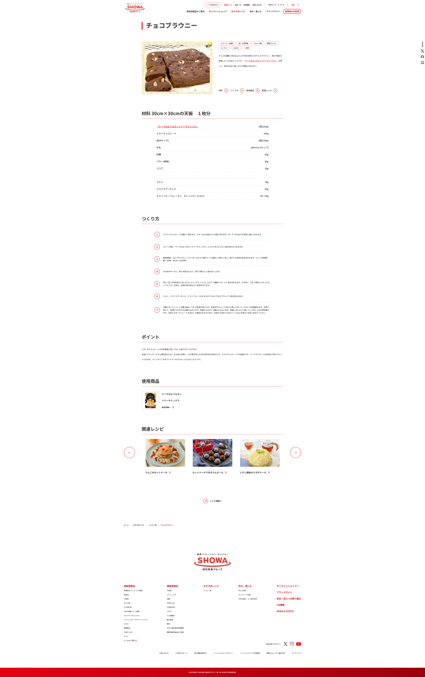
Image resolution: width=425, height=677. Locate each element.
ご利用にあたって (181, 653)
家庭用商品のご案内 (196, 11)
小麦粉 (126, 599)
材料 (221, 90)
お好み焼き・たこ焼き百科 (248, 599)
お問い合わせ (257, 5)
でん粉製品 (171, 615)
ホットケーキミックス (131, 615)
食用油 (126, 595)
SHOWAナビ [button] (214, 5)
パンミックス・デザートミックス (135, 620)
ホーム (126, 525)
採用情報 (246, 5)
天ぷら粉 (127, 603)
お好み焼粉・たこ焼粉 (131, 611)
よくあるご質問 (129, 640)
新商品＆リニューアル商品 (133, 590)
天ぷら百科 (242, 590)
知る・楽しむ (256, 11)
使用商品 (250, 90)
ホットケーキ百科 (245, 595)
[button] (298, 5)
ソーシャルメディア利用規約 (250, 653)
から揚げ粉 (128, 607)
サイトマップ (296, 653)
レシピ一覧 (152, 525)
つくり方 (234, 90)
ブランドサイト (273, 11)
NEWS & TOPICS (285, 611)
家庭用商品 (129, 585)
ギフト (126, 636)
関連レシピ (267, 90)
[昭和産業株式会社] (135, 8)
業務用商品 (172, 585)
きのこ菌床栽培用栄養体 (175, 628)
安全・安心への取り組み (289, 598)
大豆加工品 (171, 607)
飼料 (168, 624)
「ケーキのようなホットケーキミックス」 (260, 60)
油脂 (168, 599)
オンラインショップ (218, 11)
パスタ (126, 624)
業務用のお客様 (292, 11)
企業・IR (238, 5)
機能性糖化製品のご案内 (175, 632)
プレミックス (171, 595)
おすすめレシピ (238, 11)
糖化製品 (170, 620)
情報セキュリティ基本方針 (276, 653)
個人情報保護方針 (200, 653)
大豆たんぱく (128, 632)
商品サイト (228, 5)
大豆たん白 (171, 603)
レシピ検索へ (216, 500)
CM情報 (281, 604)
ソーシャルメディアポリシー (223, 653)
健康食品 (127, 628)
